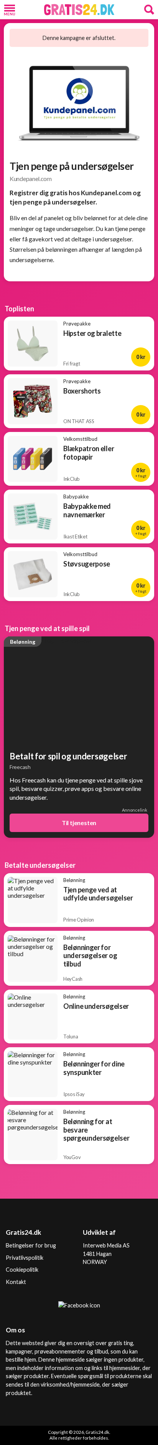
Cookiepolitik (22, 1269)
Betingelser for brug (31, 1245)
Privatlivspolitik (24, 1257)
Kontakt (16, 1282)
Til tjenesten (79, 822)
